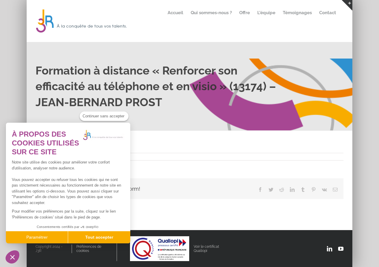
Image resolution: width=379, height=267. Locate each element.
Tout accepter (99, 237)
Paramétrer (37, 237)
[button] (12, 257)
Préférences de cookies (88, 249)
